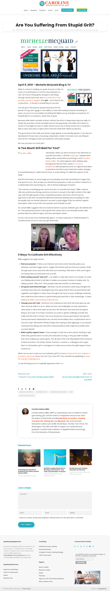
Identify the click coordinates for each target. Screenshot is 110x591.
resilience (46, 475)
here (61, 363)
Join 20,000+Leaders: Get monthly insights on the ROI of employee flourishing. (90, 555)
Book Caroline (68, 10)
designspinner (102, 589)
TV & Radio (32, 30)
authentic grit (58, 30)
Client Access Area (45, 555)
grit (81, 30)
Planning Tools (8, 578)
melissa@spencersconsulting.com (14, 555)
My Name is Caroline (68, 418)
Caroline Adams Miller (71, 30)
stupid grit (74, 155)
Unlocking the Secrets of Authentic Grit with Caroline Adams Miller (28, 471)
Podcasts (42, 576)
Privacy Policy (27, 589)
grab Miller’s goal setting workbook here (42, 300)
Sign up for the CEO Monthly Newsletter (51, 579)
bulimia (72, 472)
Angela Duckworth (45, 30)
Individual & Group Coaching (48, 546)
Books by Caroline (44, 570)
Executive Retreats (45, 549)
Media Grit (19, 30)
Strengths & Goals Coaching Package (51, 552)
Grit (13, 30)
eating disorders (74, 474)
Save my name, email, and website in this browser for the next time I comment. (52, 518)
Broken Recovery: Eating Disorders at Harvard (78, 469)
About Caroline (44, 567)
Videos (5, 575)
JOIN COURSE (82, 10)
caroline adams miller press (26, 476)
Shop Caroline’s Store (46, 581)
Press (26, 30)
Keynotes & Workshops (10, 569)
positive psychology (90, 30)
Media (41, 573)
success (52, 475)
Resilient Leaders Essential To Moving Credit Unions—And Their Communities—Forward (54, 469)
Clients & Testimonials (10, 572)
